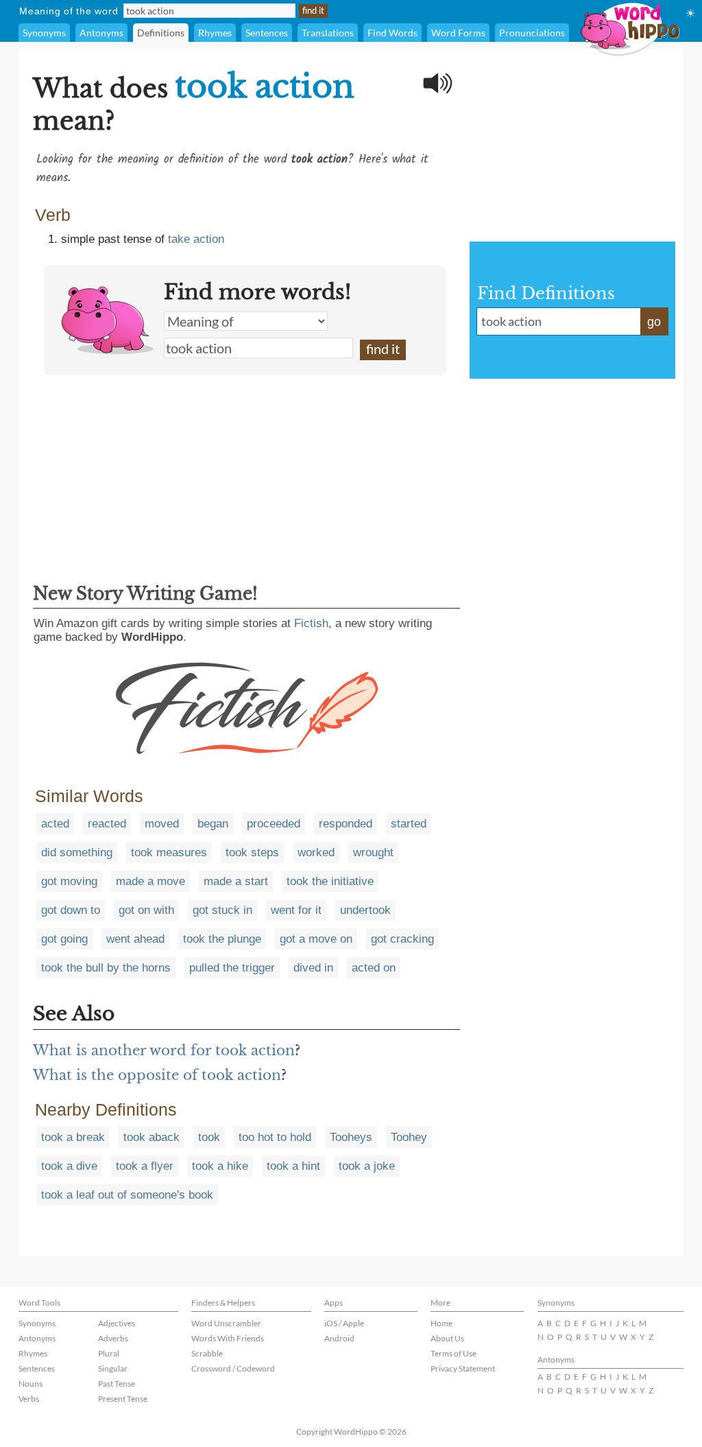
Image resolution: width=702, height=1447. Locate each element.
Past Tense (116, 1383)
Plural (108, 1353)
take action (196, 239)
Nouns (31, 1383)
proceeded (273, 823)
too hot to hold (275, 1137)
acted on (374, 967)
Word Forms (458, 32)
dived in (313, 967)
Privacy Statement (463, 1368)
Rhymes (215, 32)
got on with (146, 910)
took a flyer (144, 1166)
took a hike (220, 1166)
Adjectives (116, 1323)
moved (162, 823)
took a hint (293, 1166)
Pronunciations (532, 32)
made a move (150, 881)
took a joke (367, 1166)
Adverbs (113, 1338)
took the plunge (222, 938)
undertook (365, 910)
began (212, 823)
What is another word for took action (164, 1050)
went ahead (135, 938)
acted (55, 823)
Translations (328, 32)
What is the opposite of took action (157, 1075)
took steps (252, 852)
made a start (236, 881)
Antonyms (101, 32)
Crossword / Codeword (233, 1368)
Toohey (409, 1137)
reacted (107, 823)
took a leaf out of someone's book (127, 1194)
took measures (169, 852)
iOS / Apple (344, 1323)
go (654, 322)
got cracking (402, 938)
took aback (151, 1137)
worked (316, 852)
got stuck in (222, 910)
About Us (447, 1338)
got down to (70, 910)
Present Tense (122, 1398)
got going (64, 938)
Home (441, 1323)
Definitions (160, 32)
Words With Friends (227, 1338)
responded (345, 823)
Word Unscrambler (226, 1323)
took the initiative (330, 881)
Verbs (29, 1398)
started (408, 823)
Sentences (266, 32)
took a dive (69, 1166)
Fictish (311, 623)
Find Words (392, 32)
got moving (69, 881)
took (209, 1137)
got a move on (316, 938)
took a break (73, 1137)
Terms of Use (453, 1353)
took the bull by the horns (106, 967)
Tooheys (351, 1137)
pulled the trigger (232, 967)
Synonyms (44, 32)
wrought (373, 852)
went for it (296, 910)
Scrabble (207, 1353)
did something (76, 852)
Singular (113, 1368)
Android (339, 1338)
